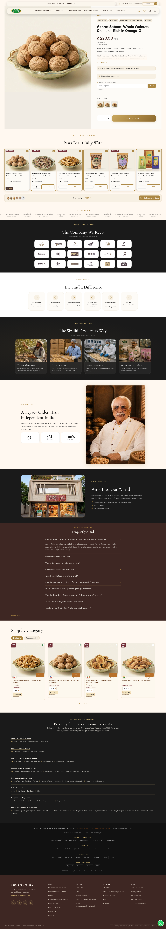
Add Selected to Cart (149, 198)
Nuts (15, 742)
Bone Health (71, 761)
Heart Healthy (18, 761)
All (14, 791)
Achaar (35, 781)
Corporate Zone (91, 10)
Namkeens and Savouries (74, 781)
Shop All (119, 10)
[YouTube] (25, 902)
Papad (88, 781)
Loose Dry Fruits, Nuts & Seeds (23, 768)
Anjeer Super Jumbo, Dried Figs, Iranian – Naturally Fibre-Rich (99, 681)
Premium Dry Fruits (43, 10)
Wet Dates (21, 791)
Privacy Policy (136, 892)
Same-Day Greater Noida (98, 811)
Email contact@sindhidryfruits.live (86, 905)
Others (39, 791)
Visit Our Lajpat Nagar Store (113, 892)
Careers (106, 903)
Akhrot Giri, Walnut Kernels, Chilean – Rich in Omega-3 (27, 681)
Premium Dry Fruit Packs (21, 739)
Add (48, 187)
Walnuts (34, 752)
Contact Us (80, 888)
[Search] (139, 10)
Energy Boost (60, 761)
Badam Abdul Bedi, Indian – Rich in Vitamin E (136, 681)
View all (82, 704)
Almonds (17, 752)
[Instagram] (13, 902)
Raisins (41, 752)
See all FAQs (15, 615)
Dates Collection (18, 788)
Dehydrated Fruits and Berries (31, 771)
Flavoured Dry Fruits (52, 771)
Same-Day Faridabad (61, 811)
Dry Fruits (22, 742)
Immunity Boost (48, 761)
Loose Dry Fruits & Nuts (57, 892)
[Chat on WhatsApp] (161, 923)
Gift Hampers (53, 903)
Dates (50, 896)
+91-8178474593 (99, 505)
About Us (106, 888)
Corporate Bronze (63, 801)
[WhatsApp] (31, 902)
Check (152, 86)
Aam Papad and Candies (22, 781)
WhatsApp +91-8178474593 (86, 899)
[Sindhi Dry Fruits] (16, 10)
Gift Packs (60, 10)
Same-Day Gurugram (117, 811)
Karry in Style (75, 10)
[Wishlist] (144, 10)
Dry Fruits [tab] (17, 638)
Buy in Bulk (107, 10)
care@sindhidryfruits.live (102, 828)
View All (16, 771)
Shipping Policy (136, 899)
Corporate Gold (35, 801)
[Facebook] (19, 902)
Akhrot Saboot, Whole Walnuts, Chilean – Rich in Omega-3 (64, 681)
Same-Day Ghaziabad (79, 811)
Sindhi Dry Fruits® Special (70, 771)
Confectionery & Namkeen (21, 778)
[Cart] (155, 10)
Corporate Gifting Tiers (20, 798)
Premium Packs (86, 771)
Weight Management (33, 761)
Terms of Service (137, 888)
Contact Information (138, 903)
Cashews (25, 752)
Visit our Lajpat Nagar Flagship (24, 811)
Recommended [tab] (31, 638)
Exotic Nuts (44, 742)
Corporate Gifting (54, 907)
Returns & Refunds (82, 896)
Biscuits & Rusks (46, 781)
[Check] (155, 3)
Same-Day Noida (133, 811)
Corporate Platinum (20, 801)
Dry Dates (30, 791)
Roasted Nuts (33, 742)
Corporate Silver (48, 801)
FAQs (77, 892)
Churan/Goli (59, 781)
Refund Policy (136, 896)
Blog (104, 899)
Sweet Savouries (98, 781)
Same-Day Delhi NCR (44, 811)
